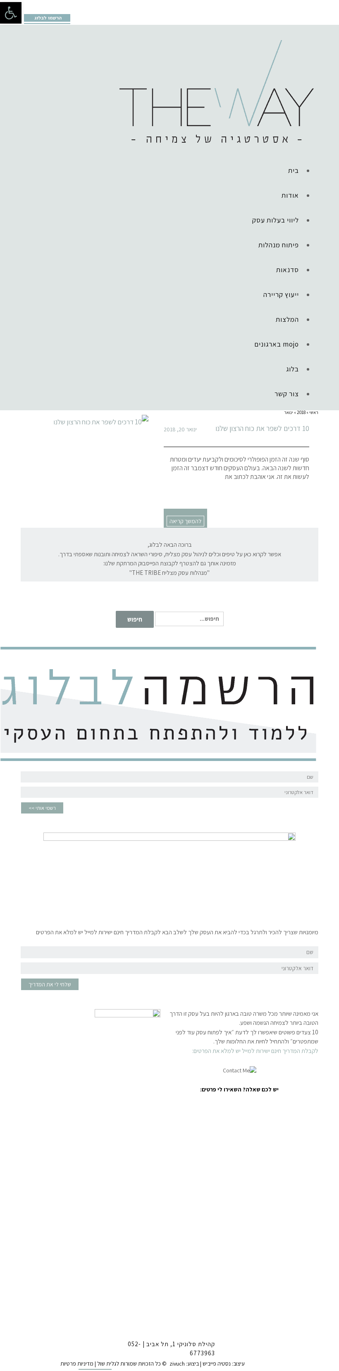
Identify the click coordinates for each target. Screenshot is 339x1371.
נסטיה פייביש (217, 1363)
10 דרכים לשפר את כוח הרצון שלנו (262, 428)
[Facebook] (26, 7)
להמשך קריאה (185, 521)
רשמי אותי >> (42, 807)
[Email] (65, 7)
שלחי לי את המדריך (50, 984)
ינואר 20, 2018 (180, 429)
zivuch (177, 1363)
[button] (10, 13)
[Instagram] (39, 7)
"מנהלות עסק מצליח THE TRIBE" (169, 573)
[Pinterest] (52, 7)
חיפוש (134, 619)
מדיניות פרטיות (76, 1363)
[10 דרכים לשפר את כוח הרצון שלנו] (84, 422)
